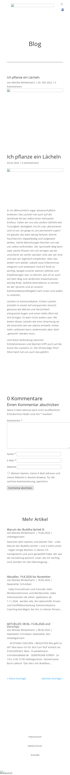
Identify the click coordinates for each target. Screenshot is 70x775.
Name (11, 454)
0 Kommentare (30, 162)
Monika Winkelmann (23, 82)
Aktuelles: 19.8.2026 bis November (29, 577)
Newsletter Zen (41, 634)
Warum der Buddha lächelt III (25, 529)
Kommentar (14, 420)
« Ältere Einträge (16, 678)
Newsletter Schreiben (19, 584)
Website (11, 466)
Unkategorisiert (15, 536)
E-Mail (11, 460)
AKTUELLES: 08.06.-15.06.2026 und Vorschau (28, 625)
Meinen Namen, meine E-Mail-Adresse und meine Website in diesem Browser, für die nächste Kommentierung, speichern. (33, 477)
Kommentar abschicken (20, 487)
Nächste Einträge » (52, 678)
